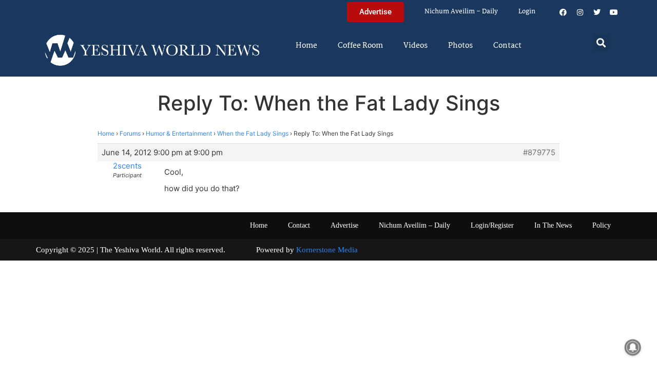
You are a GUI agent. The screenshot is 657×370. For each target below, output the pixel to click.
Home (306, 46)
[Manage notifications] (633, 347)
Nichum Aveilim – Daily (461, 11)
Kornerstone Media (327, 250)
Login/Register (492, 225)
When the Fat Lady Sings (252, 133)
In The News (553, 225)
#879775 (539, 152)
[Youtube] (614, 12)
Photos (460, 46)
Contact (507, 46)
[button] (601, 42)
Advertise (344, 225)
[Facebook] (563, 12)
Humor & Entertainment (179, 133)
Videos (415, 46)
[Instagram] (580, 12)
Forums (130, 133)
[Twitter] (597, 12)
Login (526, 11)
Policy (601, 225)
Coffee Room (360, 46)
